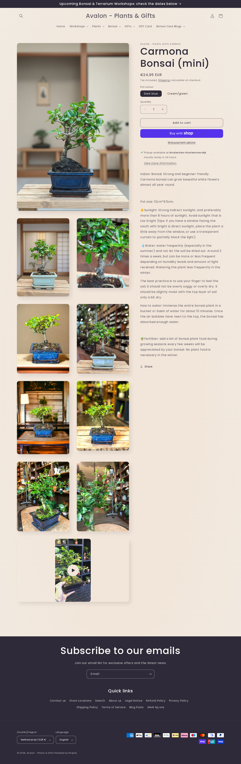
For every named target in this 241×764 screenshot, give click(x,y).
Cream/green (177, 94)
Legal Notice (134, 701)
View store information (160, 163)
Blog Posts (136, 707)
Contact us (58, 701)
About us (115, 701)
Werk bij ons (155, 707)
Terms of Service (113, 707)
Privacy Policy (178, 701)
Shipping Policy (87, 707)
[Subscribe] (150, 674)
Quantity (145, 102)
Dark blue (151, 94)
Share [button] (149, 366)
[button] (21, 16)
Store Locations (80, 701)
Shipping (164, 80)
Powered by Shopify (65, 753)
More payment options (182, 142)
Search (100, 701)
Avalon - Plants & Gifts (40, 753)
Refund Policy (155, 701)
